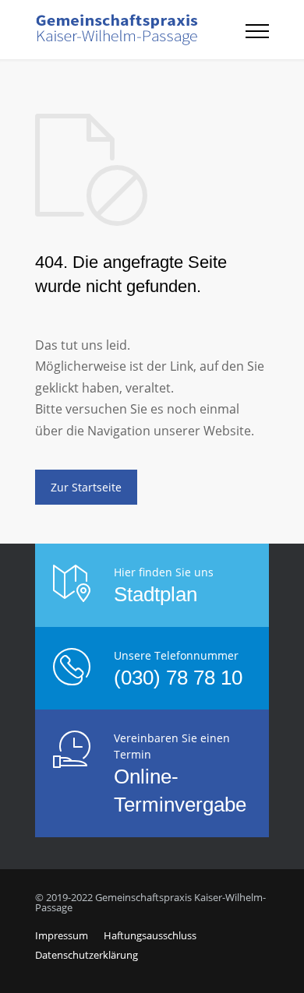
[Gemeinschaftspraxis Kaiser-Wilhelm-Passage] (140, 29)
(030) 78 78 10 (178, 677)
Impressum (61, 935)
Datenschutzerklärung (86, 955)
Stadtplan (155, 594)
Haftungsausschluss (150, 935)
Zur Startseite (86, 487)
